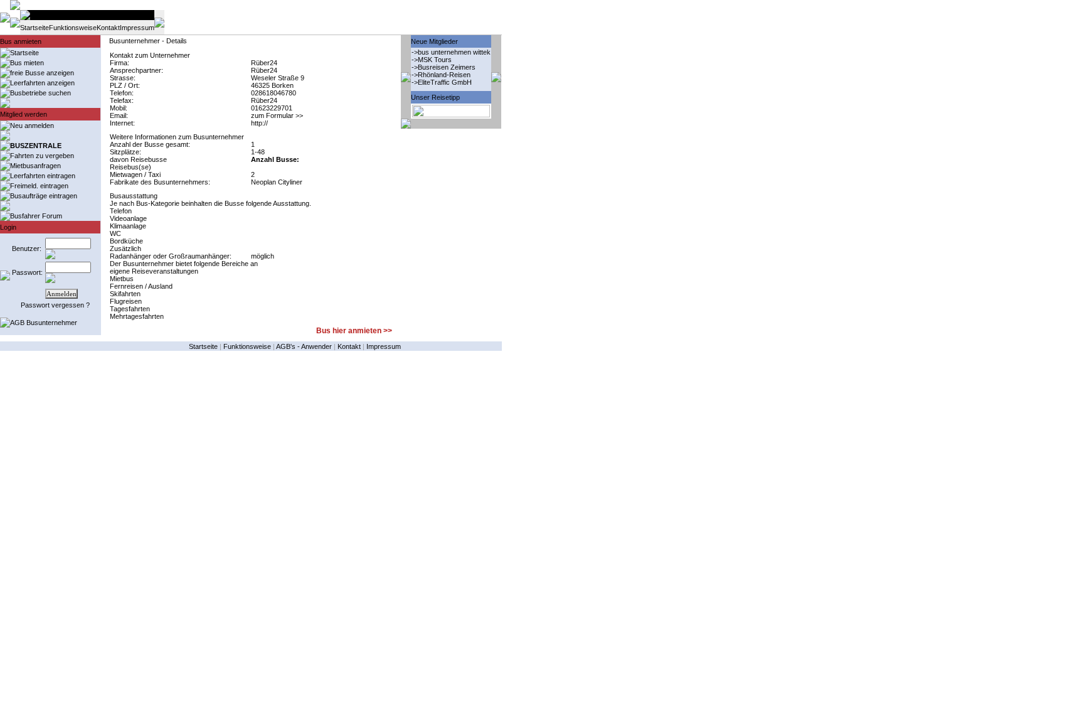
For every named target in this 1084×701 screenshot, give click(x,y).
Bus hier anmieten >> (354, 330)
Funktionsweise (73, 27)
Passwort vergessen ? (55, 305)
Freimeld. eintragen (39, 186)
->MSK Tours (432, 59)
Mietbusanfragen (35, 165)
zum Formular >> (277, 115)
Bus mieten (27, 63)
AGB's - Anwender (304, 346)
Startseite (34, 27)
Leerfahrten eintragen (42, 175)
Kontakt (108, 27)
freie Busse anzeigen (42, 73)
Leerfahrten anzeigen (42, 83)
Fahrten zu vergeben (42, 155)
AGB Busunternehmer (43, 322)
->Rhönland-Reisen (441, 74)
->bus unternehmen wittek (451, 52)
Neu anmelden (32, 125)
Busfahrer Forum (36, 216)
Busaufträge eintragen (43, 196)
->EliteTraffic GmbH (442, 82)
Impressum (137, 27)
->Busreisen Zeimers (444, 67)
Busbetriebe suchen (40, 93)
